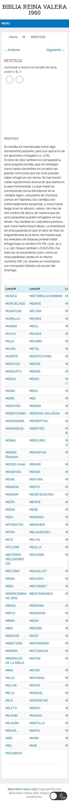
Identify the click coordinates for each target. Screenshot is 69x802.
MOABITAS (13, 472)
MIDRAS (35, 303)
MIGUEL (11, 730)
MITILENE (12, 547)
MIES (9, 738)
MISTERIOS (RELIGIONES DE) (15, 559)
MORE (10, 398)
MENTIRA (36, 479)
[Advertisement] (34, 110)
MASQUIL (36, 693)
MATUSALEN (38, 651)
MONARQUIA (15, 428)
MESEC (34, 379)
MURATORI (13, 311)
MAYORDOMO (39, 643)
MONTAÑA (13, 406)
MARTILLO (37, 723)
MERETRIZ (37, 428)
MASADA (35, 715)
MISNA (10, 578)
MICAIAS (35, 333)
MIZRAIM (12, 494)
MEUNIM (35, 341)
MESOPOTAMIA (40, 356)
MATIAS (34, 658)
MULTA (11, 333)
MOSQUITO (14, 371)
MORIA (10, 391)
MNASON (12, 487)
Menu (5, 23)
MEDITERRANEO (41, 593)
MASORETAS (38, 700)
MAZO (33, 636)
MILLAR (11, 685)
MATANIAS (37, 678)
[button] (58, 796)
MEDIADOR (37, 613)
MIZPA (10, 502)
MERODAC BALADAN (44, 413)
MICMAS (35, 318)
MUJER (10, 349)
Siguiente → (56, 50)
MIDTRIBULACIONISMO (45, 296)
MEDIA (34, 620)
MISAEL (11, 605)
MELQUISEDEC (40, 532)
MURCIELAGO (15, 303)
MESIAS (34, 371)
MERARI (35, 464)
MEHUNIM (36, 555)
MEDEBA (35, 628)
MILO (9, 700)
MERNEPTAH (38, 421)
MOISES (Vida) (15, 464)
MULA (10, 341)
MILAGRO (12, 723)
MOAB (10, 479)
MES (32, 398)
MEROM (35, 406)
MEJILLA (35, 547)
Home (13, 37)
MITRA (10, 532)
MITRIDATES (14, 524)
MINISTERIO (14, 643)
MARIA (34, 738)
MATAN (34, 685)
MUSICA (11, 296)
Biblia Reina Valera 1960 (34, 9)
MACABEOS (14, 753)
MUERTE (12, 356)
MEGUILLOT (38, 571)
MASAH (34, 708)
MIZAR (10, 509)
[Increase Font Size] (9, 79)
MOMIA (11, 440)
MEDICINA (36, 605)
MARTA (34, 730)
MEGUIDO (36, 578)
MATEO (34, 670)
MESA (33, 391)
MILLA (10, 693)
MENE (33, 509)
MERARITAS (37, 452)
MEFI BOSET (38, 586)
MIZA (9, 517)
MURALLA (13, 318)
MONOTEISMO (16, 413)
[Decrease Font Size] (19, 79)
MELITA (34, 539)
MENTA (34, 487)
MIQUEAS (12, 636)
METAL (34, 349)
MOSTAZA (13, 364)
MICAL (34, 326)
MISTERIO (13, 571)
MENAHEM (37, 524)
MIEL (9, 745)
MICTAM (35, 311)
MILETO (11, 708)
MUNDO (11, 326)
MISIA (9, 586)
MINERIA (12, 651)
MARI (33, 745)
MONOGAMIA (15, 421)
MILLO (10, 678)
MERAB (34, 472)
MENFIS (34, 502)
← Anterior (12, 50)
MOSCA (11, 379)
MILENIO (12, 715)
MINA (9, 670)
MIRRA (10, 620)
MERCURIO (37, 440)
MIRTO (10, 613)
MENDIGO (36, 517)
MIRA (9, 628)
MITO (9, 539)
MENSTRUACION (41, 494)
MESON (34, 364)
